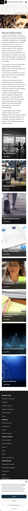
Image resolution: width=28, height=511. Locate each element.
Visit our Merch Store (8, 457)
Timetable (4, 402)
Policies (4, 430)
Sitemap (4, 474)
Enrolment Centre (7, 406)
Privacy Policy (14, 508)
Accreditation (5, 426)
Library (4, 416)
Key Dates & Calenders (8, 399)
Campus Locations (7, 433)
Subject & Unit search (8, 409)
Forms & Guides (6, 413)
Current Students (7, 443)
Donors (4, 454)
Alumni (4, 450)
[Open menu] (26, 2)
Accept (14, 496)
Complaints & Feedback (8, 467)
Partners (4, 447)
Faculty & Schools (7, 423)
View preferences (14, 505)
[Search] (2, 2)
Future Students (6, 440)
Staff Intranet (5, 478)
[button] (25, 481)
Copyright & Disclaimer (8, 464)
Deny (14, 501)
